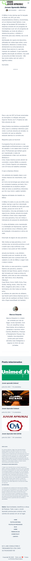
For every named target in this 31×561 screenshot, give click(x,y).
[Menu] (28, 3)
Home (15, 519)
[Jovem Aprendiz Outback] (15, 398)
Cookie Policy (15, 534)
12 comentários (16, 412)
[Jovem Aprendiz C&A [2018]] (15, 423)
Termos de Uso (15, 531)
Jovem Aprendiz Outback (10, 408)
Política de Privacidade (15, 524)
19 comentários (16, 387)
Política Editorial (15, 522)
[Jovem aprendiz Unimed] (15, 372)
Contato (15, 536)
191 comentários (17, 437)
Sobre (15, 529)
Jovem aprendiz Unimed (10, 383)
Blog (15, 527)
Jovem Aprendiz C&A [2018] (11, 434)
